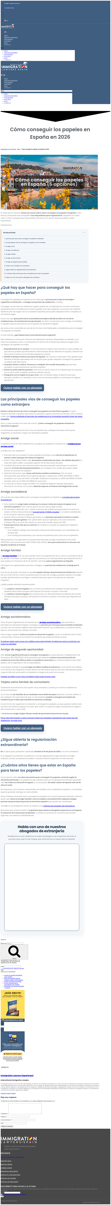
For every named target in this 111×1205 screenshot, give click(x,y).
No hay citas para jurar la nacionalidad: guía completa (11, 983)
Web (2, 1123)
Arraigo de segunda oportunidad (16, 262)
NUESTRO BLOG (6, 1161)
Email (2, 966)
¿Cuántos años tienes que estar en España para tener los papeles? (27, 273)
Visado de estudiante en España (45, 48)
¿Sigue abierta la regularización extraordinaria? (21, 270)
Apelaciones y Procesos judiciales (70, 65)
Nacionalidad (8, 39)
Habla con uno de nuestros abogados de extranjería (23, 277)
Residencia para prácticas (46, 67)
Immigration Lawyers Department (17, 1075)
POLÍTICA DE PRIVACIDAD (9, 1182)
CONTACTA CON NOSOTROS (10, 1175)
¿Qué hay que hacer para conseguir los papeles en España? (24, 238)
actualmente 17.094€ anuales (46, 512)
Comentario (4, 1113)
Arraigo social (10, 246)
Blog (6, 43)
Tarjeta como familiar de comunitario (18, 266)
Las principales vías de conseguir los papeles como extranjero (26, 242)
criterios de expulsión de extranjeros (59, 806)
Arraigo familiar (11, 254)
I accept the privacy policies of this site (13, 968)
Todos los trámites (66, 68)
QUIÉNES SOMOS (6, 1168)
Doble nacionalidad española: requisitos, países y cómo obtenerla (13, 979)
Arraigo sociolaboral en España (12, 981)
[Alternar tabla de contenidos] (84, 232)
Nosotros (7, 41)
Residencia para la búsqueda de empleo (44, 70)
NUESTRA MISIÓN (6, 1164)
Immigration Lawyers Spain (8, 149)
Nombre (3, 1116)
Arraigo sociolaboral (12, 250)
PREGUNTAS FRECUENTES (9, 1171)
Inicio (6, 36)
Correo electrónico (6, 1120)
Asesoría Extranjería (11, 37)
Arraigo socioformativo (13, 258)
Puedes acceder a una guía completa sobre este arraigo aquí (28, 676)
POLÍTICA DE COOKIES (8, 1178)
